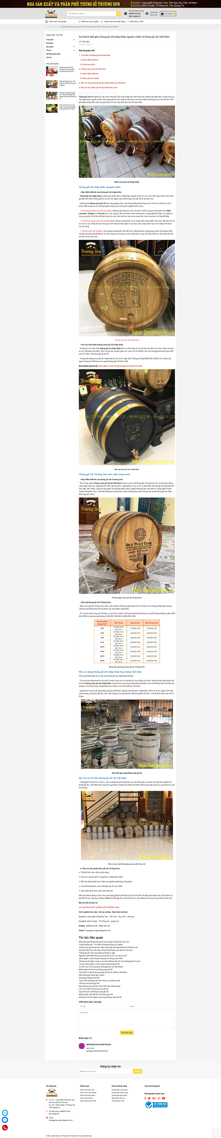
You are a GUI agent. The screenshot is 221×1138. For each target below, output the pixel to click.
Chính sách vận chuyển (88, 1092)
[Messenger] (5, 1120)
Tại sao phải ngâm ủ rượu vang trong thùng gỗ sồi (99, 964)
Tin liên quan (52, 64)
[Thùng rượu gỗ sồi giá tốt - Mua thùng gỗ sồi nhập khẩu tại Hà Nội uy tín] (52, 96)
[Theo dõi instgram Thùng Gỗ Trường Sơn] (159, 1098)
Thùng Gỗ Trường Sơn (70, 1136)
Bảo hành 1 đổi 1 (137, 21)
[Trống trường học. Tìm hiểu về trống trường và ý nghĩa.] (52, 84)
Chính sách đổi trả (86, 1098)
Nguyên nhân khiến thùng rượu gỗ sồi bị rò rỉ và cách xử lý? (103, 956)
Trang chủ (49, 39)
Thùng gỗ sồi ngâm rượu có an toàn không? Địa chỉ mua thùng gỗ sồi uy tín (109, 961)
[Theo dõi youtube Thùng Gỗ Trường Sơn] (163, 1098)
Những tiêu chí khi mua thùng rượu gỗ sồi (96, 969)
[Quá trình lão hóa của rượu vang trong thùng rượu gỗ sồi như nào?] (52, 108)
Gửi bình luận (126, 1033)
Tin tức (48, 50)
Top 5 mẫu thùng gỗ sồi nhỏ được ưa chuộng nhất (99, 980)
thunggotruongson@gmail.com (61, 1120)
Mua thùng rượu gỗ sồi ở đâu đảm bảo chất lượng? (100, 986)
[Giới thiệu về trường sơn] (110, 4)
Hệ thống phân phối (53, 54)
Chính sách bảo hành (87, 1095)
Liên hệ (48, 57)
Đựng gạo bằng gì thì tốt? (89, 978)
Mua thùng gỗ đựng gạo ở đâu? (92, 975)
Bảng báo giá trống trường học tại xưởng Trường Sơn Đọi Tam (66, 69)
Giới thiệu (49, 43)
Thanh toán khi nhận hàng (114, 21)
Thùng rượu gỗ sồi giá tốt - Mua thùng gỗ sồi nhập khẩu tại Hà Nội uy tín (67, 95)
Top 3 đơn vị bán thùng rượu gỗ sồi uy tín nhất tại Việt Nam (103, 972)
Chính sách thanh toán (88, 1101)
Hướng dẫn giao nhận (119, 1095)
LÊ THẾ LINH (84, 42)
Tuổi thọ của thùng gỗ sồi (89, 983)
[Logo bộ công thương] (155, 1105)
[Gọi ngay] (5, 1127)
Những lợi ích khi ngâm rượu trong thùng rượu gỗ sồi (100, 997)
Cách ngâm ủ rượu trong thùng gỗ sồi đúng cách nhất (100, 958)
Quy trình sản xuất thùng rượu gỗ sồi (94, 992)
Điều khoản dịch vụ (118, 1098)
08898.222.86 (134, 13)
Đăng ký (137, 1071)
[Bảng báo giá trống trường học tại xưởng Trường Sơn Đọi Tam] (52, 71)
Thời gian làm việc (118, 1101)
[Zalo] (5, 1113)
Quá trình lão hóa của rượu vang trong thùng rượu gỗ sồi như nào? (67, 107)
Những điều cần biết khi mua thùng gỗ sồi (96, 994)
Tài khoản (154, 12)
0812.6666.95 (134, 16)
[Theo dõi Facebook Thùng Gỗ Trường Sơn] (145, 1098)
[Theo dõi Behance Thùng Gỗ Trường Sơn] (154, 1098)
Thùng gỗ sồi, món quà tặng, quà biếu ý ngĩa (97, 953)
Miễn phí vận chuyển (90, 21)
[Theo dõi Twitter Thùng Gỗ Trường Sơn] (149, 1098)
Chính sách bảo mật (87, 1090)
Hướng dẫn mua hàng (119, 1090)
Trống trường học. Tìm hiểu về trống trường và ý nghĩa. (67, 83)
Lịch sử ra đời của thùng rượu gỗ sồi (93, 989)
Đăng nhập (153, 15)
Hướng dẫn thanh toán (120, 1092)
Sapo (90, 1136)
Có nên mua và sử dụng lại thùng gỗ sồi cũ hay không (101, 967)
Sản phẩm (49, 47)
